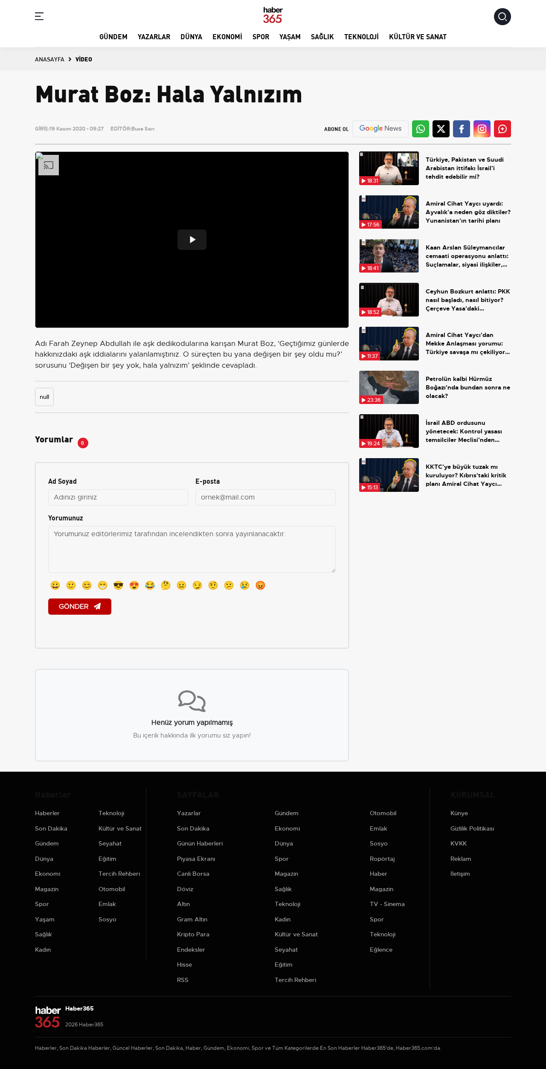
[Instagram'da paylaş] (482, 129)
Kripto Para (193, 934)
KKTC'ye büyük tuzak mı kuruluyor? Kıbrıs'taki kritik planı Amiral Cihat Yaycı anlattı (466, 475)
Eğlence (381, 949)
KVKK (458, 843)
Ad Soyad (62, 480)
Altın (183, 904)
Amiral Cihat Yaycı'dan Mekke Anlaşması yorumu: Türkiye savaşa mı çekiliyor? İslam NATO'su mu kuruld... (467, 343)
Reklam (460, 859)
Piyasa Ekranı (196, 859)
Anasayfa (49, 59)
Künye (459, 813)
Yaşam (290, 36)
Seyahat (110, 843)
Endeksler (191, 949)
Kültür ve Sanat (418, 36)
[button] (39, 17)
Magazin (46, 889)
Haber (378, 873)
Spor (261, 36)
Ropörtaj (382, 859)
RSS (183, 980)
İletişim (460, 873)
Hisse (184, 964)
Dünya (191, 36)
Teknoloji (361, 36)
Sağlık (322, 36)
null (44, 397)
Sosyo (107, 919)
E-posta (207, 480)
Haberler (47, 813)
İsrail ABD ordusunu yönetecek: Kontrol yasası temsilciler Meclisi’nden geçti (464, 431)
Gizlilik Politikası (472, 828)
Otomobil (112, 889)
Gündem (113, 36)
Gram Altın (192, 919)
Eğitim (107, 859)
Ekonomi (227, 36)
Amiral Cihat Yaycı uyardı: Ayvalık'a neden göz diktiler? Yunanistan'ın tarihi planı (468, 212)
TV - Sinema (387, 904)
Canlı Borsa (193, 873)
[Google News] (380, 128)
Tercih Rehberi (119, 873)
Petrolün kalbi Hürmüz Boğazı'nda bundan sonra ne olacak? (468, 387)
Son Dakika (51, 828)
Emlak (107, 904)
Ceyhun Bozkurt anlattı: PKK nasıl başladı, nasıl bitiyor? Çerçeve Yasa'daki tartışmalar (468, 300)
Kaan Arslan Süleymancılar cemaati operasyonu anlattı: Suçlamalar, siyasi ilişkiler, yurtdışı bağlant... (467, 256)
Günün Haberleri (200, 843)
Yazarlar (154, 36)
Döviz (185, 889)
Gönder (74, 606)
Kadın (43, 949)
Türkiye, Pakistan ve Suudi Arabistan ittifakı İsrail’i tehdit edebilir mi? (465, 168)
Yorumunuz (65, 517)
